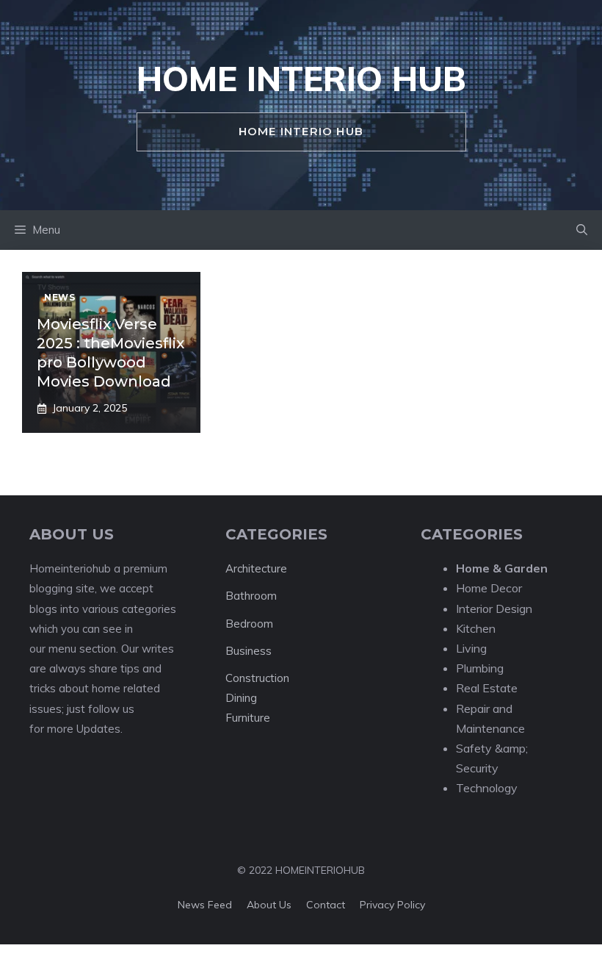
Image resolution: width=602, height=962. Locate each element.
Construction (257, 678)
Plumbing (480, 668)
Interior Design (494, 608)
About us (269, 904)
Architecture (256, 568)
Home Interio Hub (301, 78)
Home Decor (489, 588)
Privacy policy (392, 904)
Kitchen (476, 628)
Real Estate (487, 688)
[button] (582, 230)
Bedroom (249, 624)
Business (248, 651)
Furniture (247, 718)
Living (471, 648)
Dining (241, 698)
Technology (487, 787)
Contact (325, 904)
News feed (205, 904)
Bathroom (251, 596)
